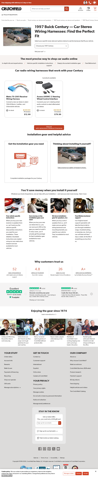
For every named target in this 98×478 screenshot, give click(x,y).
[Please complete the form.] (59, 423)
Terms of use (44, 458)
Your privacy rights (39, 388)
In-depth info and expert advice (12, 63)
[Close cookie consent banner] (95, 471)
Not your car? (39, 51)
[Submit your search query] (66, 9)
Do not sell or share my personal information (47, 396)
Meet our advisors (76, 364)
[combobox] (50, 9)
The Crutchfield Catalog (78, 391)
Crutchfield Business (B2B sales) (80, 368)
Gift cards (7, 383)
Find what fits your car (8, 20)
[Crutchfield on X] (54, 449)
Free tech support (76, 376)
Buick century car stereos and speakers (39, 20)
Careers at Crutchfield (40, 376)
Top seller (39, 82)
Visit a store (37, 372)
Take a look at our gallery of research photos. (72, 168)
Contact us (36, 357)
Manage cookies (38, 392)
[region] (49, 333)
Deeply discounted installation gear (69, 63)
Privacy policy (37, 384)
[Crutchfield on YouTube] (58, 449)
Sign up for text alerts (48, 431)
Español (36, 368)
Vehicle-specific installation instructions (40, 63)
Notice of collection (39, 400)
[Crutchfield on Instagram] (44, 449)
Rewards (7, 364)
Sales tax (35, 458)
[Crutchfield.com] (11, 9)
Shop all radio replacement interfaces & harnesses (49, 127)
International (37, 364)
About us (73, 357)
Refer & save (8, 368)
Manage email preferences (41, 403)
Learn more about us (48, 314)
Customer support (39, 360)
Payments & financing (11, 372)
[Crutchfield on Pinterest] (49, 449)
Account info (8, 360)
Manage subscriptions (11, 387)
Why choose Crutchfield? (78, 360)
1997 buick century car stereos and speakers (67, 20)
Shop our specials (10, 380)
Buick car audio (21, 20)
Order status (8, 357)
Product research (75, 372)
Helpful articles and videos (78, 387)
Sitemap (62, 458)
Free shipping (16, 2)
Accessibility (54, 458)
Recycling (7, 376)
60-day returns (75, 380)
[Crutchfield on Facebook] (40, 449)
